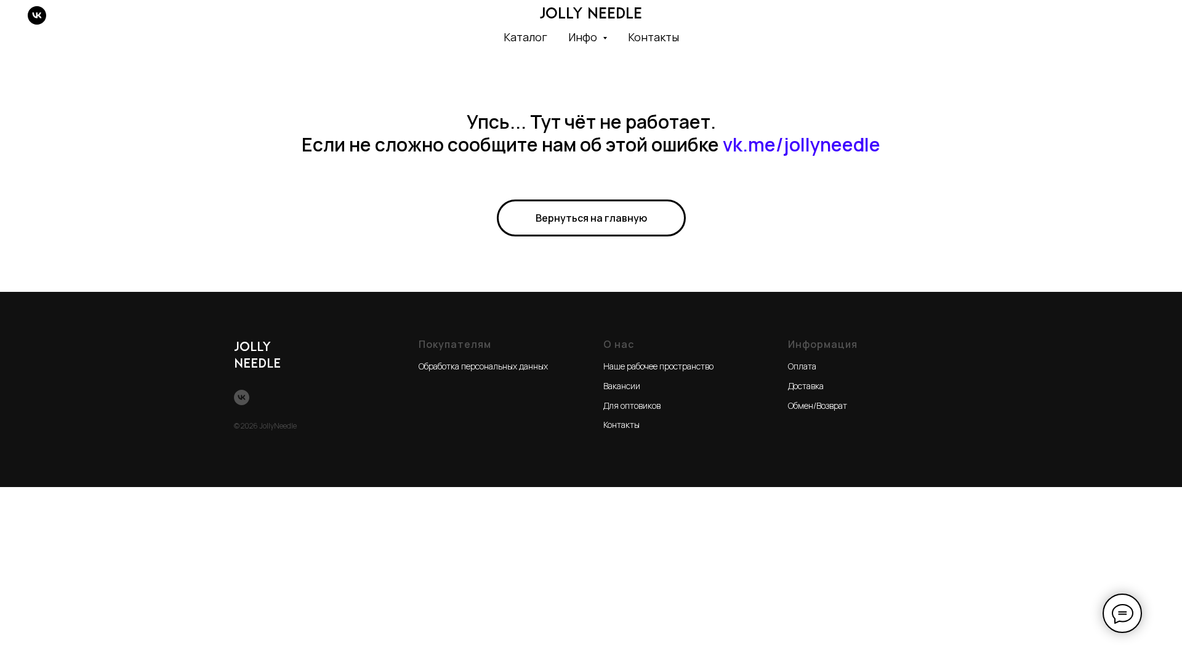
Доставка (806, 386)
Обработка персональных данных (483, 366)
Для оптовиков (632, 405)
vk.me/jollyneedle (801, 144)
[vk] (37, 15)
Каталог (525, 37)
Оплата (802, 366)
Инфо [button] (584, 37)
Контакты (653, 37)
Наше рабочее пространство (658, 366)
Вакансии (621, 386)
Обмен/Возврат (817, 405)
